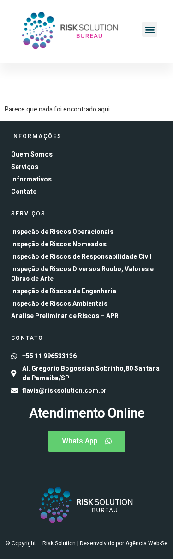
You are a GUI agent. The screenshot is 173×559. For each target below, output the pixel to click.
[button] (149, 29)
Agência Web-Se (146, 543)
